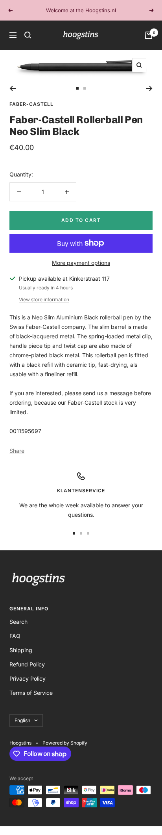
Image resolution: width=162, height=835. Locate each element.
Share (16, 450)
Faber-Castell (31, 104)
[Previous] (12, 88)
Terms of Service (31, 692)
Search (18, 621)
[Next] (149, 88)
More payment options (81, 262)
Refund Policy (27, 664)
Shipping (20, 650)
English (22, 720)
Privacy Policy (27, 678)
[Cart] (149, 35)
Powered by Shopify (64, 743)
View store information (44, 299)
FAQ (14, 635)
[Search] (27, 35)
